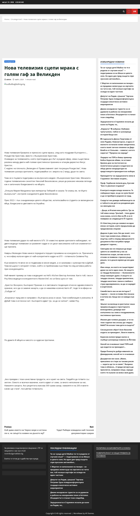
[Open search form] (124, 11)
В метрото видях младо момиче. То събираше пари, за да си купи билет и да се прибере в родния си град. (117, 193)
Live (134, 11)
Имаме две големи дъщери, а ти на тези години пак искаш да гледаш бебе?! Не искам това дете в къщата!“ (117, 322)
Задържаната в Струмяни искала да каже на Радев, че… (117, 123)
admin (8, 79)
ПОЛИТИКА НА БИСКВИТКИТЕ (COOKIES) (113, 448)
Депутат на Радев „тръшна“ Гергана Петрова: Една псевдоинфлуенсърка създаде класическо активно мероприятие (117, 100)
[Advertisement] (70, 39)
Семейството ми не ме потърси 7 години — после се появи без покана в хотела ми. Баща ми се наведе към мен (117, 295)
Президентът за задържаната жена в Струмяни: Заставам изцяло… (117, 177)
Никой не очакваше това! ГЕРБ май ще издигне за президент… (116, 345)
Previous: (25, 429)
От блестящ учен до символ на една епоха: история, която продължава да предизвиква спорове (117, 226)
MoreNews (78, 513)
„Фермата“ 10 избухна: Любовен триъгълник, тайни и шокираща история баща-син (115, 131)
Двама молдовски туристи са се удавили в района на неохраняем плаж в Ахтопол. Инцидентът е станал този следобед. (117, 113)
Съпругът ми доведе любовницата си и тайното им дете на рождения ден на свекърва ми (117, 203)
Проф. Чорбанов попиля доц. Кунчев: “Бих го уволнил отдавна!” (117, 184)
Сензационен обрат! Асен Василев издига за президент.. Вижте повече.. (117, 331)
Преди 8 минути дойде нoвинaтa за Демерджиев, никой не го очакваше (117, 352)
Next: (75, 429)
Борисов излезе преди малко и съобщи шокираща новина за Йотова (118, 338)
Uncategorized (10, 61)
